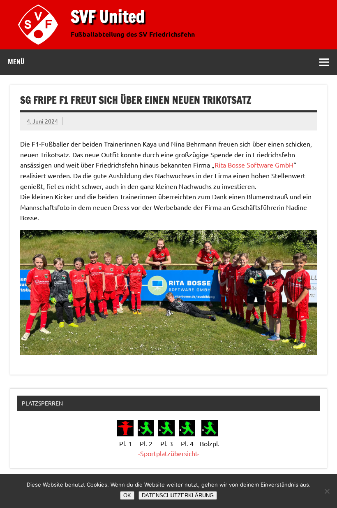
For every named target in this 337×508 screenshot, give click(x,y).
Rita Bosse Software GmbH (254, 165)
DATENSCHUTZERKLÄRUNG (178, 495)
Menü (16, 61)
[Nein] (327, 491)
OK (127, 495)
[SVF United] (40, 46)
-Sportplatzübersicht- (168, 453)
